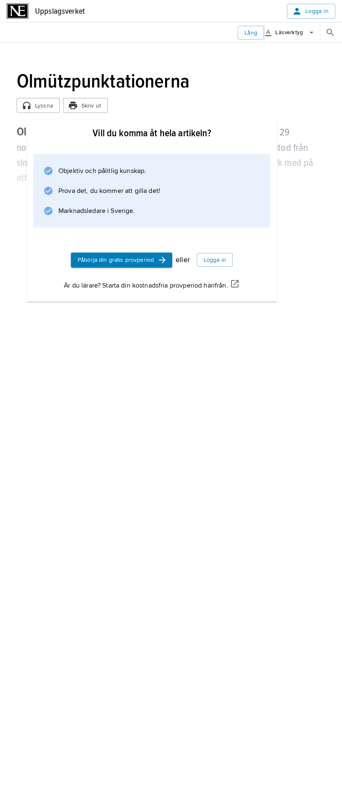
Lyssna (44, 105)
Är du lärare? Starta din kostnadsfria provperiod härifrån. (146, 285)
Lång (251, 32)
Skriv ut (91, 105)
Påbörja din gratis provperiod (116, 259)
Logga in (317, 11)
